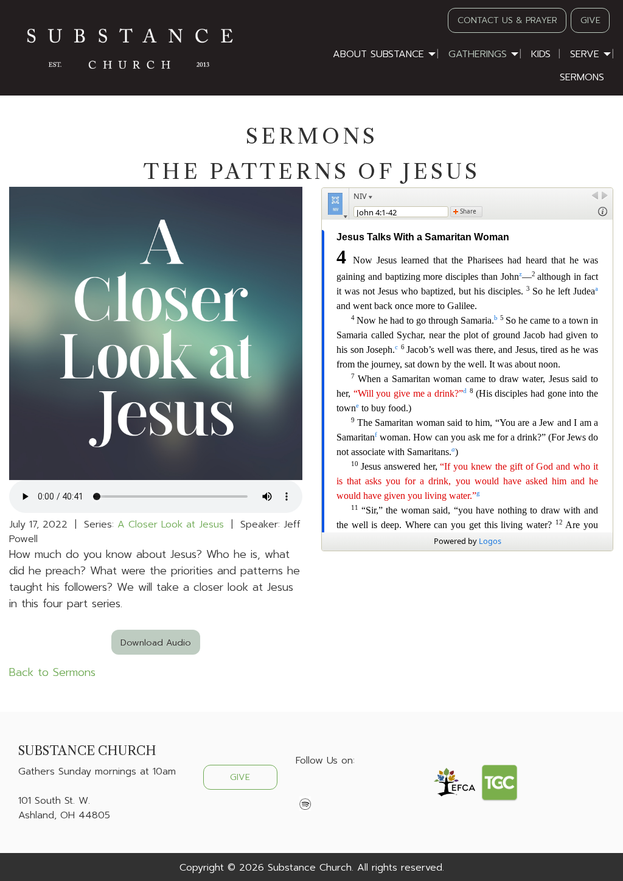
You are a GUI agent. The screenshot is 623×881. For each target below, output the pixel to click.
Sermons (582, 77)
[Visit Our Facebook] (305, 789)
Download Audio (155, 642)
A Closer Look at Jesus (170, 524)
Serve (584, 54)
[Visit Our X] (325, 789)
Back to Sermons (52, 672)
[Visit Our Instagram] (344, 789)
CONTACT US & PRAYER (507, 20)
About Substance (378, 54)
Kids (541, 54)
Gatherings (477, 54)
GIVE (590, 20)
